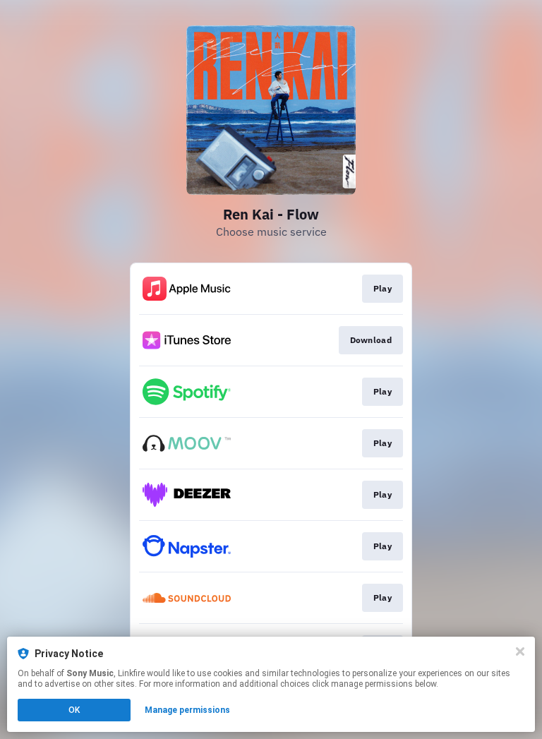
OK (74, 710)
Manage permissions (187, 710)
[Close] (520, 651)
